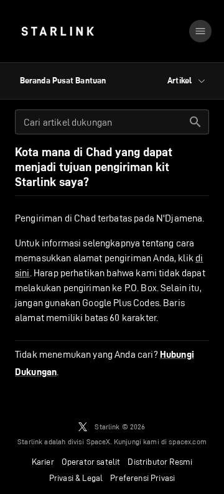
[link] (57, 31)
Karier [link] (43, 462)
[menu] (200, 31)
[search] (195, 122)
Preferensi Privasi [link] (142, 478)
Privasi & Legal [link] (76, 478)
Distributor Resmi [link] (160, 462)
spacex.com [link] (188, 441)
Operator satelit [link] (91, 462)
